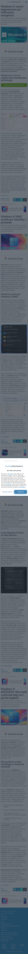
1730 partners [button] (10, 473)
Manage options (7, 491)
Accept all (21, 491)
